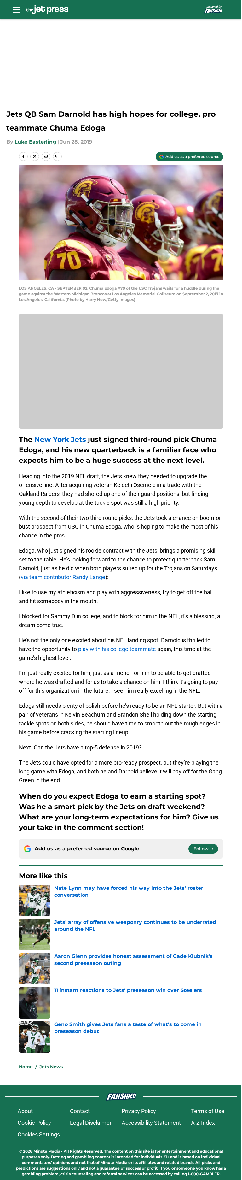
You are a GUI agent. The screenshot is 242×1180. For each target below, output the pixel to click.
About (25, 1111)
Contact (80, 1111)
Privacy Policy (139, 1111)
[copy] (57, 156)
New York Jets (60, 439)
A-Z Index (203, 1122)
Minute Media (46, 1151)
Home (26, 1067)
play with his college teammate (117, 649)
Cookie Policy (34, 1122)
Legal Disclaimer (91, 1122)
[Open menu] (16, 9)
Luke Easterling (35, 142)
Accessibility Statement (151, 1122)
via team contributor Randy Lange (63, 577)
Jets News (51, 1067)
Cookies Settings (39, 1134)
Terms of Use (207, 1111)
